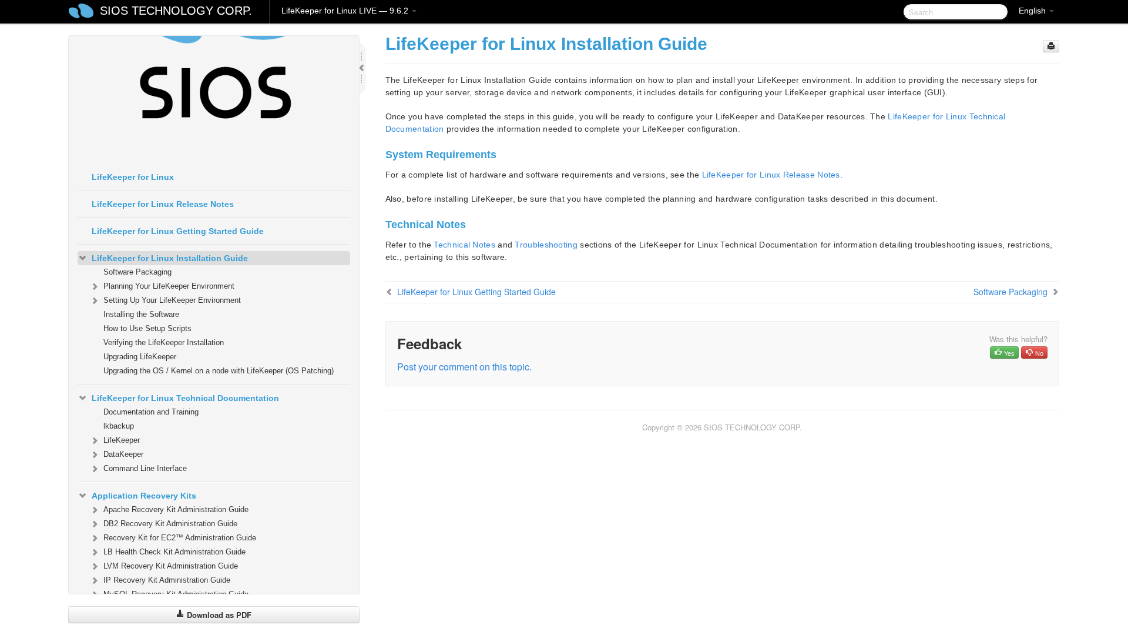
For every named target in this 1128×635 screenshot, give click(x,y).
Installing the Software (141, 314)
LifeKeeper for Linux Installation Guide (170, 258)
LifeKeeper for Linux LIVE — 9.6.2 (346, 10)
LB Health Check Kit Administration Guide (174, 551)
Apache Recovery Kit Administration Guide (176, 509)
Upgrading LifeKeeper (139, 356)
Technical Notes (464, 244)
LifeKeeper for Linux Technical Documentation (185, 398)
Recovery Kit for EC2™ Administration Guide (179, 537)
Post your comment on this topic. (464, 366)
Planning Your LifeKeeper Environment (168, 286)
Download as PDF (217, 614)
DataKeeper (123, 454)
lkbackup (118, 426)
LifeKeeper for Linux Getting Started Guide (178, 231)
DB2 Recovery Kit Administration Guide (170, 523)
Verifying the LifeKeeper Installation (163, 342)
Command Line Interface (145, 468)
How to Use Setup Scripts (147, 328)
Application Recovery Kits (144, 495)
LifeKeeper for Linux (133, 177)
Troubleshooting (546, 244)
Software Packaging (137, 272)
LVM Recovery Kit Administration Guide (170, 566)
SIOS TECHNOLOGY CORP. (176, 10)
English (1033, 10)
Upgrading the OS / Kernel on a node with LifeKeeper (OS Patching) (218, 370)
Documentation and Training (151, 411)
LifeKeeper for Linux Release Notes (163, 204)
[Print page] (1051, 46)
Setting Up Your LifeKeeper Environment (172, 300)
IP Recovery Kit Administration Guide (166, 580)
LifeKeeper (121, 440)
